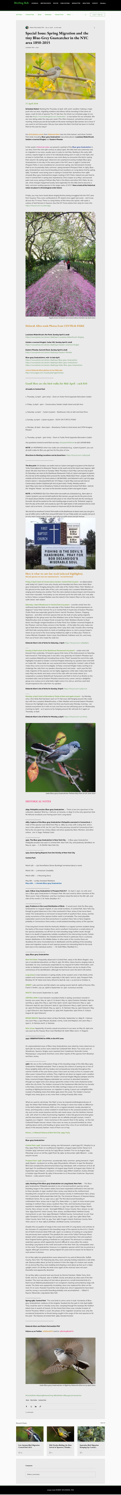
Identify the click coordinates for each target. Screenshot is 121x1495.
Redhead (48, 14)
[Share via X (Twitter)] (31, 1406)
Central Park (30, 14)
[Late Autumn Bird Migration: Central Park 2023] (29, 1434)
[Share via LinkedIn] (36, 1406)
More (69, 14)
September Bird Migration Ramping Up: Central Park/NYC (89, 1446)
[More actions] (94, 27)
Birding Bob (21, 3)
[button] (85, 14)
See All (103, 1423)
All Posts (19, 14)
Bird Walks (33, 1400)
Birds (39, 14)
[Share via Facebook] (26, 1406)
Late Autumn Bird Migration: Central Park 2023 (29, 1446)
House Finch (59, 14)
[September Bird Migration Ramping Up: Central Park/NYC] (91, 1434)
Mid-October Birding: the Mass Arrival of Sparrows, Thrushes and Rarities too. (60, 1446)
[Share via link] (40, 1406)
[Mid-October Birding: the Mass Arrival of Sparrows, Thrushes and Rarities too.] (60, 1434)
